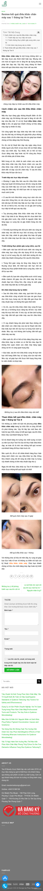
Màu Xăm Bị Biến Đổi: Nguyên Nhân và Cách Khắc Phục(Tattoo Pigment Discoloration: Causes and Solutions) (20, 722)
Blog (3, 11)
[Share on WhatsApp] (11, 576)
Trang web (8, 649)
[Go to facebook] (37, 884)
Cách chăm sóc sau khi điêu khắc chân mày (20, 35)
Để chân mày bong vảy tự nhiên (19, 45)
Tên (6, 629)
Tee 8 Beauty (32, 23)
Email (7, 639)
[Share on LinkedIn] (31, 576)
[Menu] (40, 3)
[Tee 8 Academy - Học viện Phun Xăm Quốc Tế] (4, 3)
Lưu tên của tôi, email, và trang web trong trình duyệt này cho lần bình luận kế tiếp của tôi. (20, 662)
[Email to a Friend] (23, 576)
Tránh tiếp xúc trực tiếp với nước (19, 38)
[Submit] (39, 681)
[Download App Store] (5, 878)
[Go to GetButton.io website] (37, 888)
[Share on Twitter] (19, 576)
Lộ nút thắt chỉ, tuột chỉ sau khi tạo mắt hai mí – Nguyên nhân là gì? (32, 588)
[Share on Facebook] (15, 576)
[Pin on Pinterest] (27, 576)
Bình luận (8, 610)
